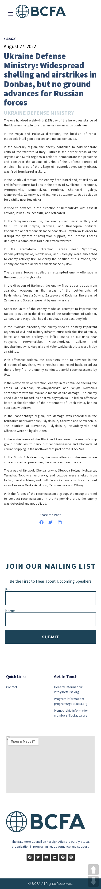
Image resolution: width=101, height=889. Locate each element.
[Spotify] (62, 857)
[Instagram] (71, 857)
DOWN (93, 881)
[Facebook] (30, 857)
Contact (11, 687)
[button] (11, 14)
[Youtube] (46, 857)
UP (93, 869)
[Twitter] (38, 857)
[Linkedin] (54, 857)
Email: (10, 589)
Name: (10, 610)
